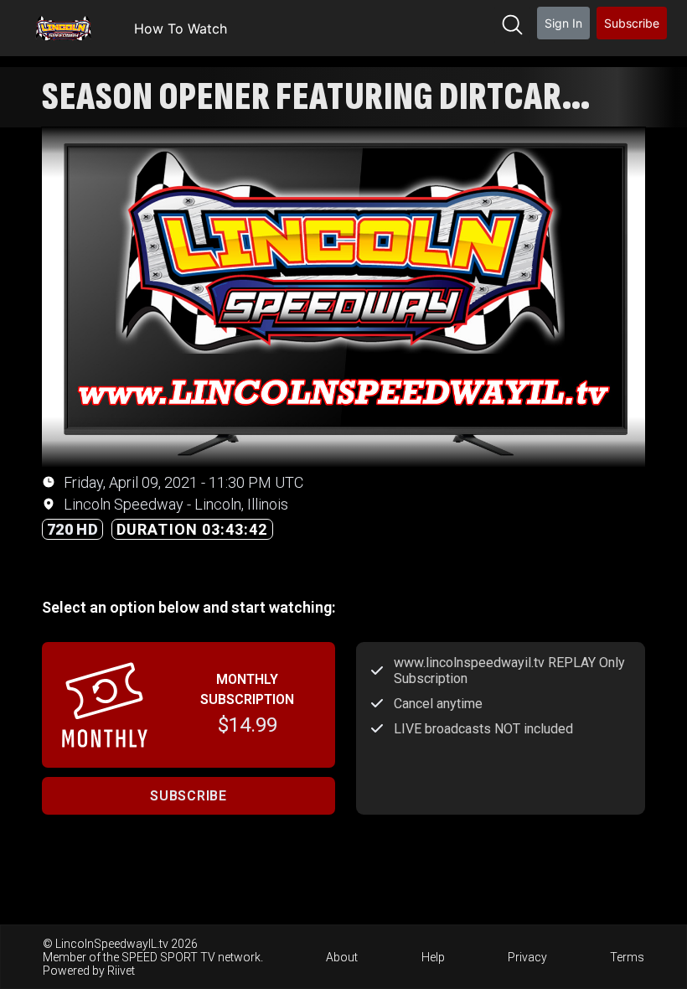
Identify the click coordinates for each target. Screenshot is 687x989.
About (342, 957)
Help (433, 957)
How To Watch (180, 28)
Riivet (121, 970)
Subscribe (631, 23)
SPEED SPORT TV (168, 957)
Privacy (527, 957)
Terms (627, 957)
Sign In (563, 23)
